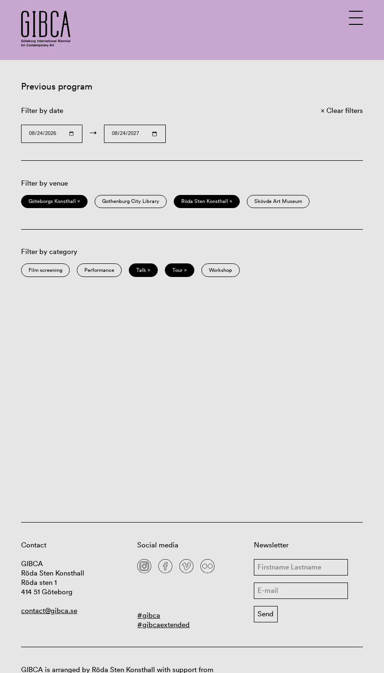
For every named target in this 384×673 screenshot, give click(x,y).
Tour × (179, 270)
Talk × (143, 270)
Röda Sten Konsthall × (206, 201)
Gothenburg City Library (130, 201)
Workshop (220, 270)
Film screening (45, 270)
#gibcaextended (163, 624)
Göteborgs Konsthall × (54, 201)
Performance (99, 270)
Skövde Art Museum (278, 201)
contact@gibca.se (49, 610)
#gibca (148, 615)
